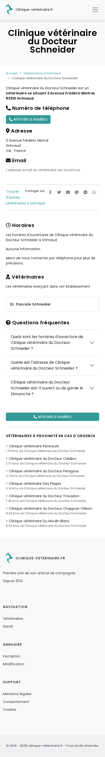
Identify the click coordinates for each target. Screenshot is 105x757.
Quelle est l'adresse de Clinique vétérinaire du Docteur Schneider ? (44, 365)
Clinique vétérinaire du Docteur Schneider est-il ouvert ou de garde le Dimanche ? (47, 388)
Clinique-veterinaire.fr (34, 9)
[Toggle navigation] (95, 10)
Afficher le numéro (29, 119)
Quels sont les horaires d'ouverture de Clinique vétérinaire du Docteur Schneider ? (47, 342)
